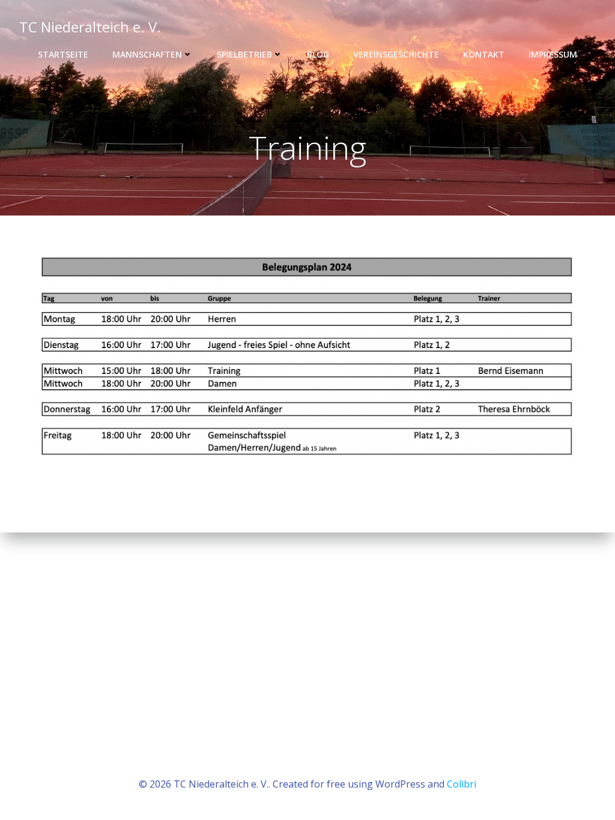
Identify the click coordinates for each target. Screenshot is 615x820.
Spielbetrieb (244, 54)
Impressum (553, 54)
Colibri (461, 784)
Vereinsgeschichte (396, 54)
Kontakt (483, 54)
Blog (318, 54)
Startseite (63, 54)
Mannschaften (147, 54)
